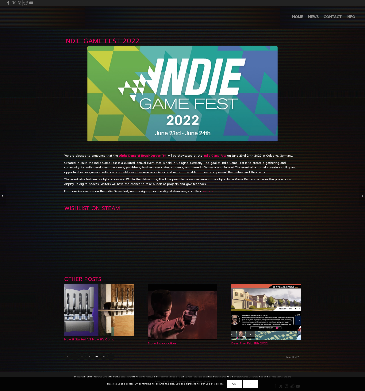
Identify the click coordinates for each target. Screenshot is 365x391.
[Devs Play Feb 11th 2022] (266, 312)
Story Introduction (162, 343)
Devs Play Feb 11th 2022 (249, 343)
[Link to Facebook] (8, 3)
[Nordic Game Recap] (3, 195)
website (207, 191)
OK (234, 383)
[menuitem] (298, 17)
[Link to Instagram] (19, 3)
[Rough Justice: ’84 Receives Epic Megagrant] (362, 195)
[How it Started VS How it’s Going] (99, 310)
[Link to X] (14, 3)
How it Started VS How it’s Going (89, 339)
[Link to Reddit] (25, 3)
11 (104, 356)
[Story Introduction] (182, 312)
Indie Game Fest (214, 156)
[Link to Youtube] (31, 3)
